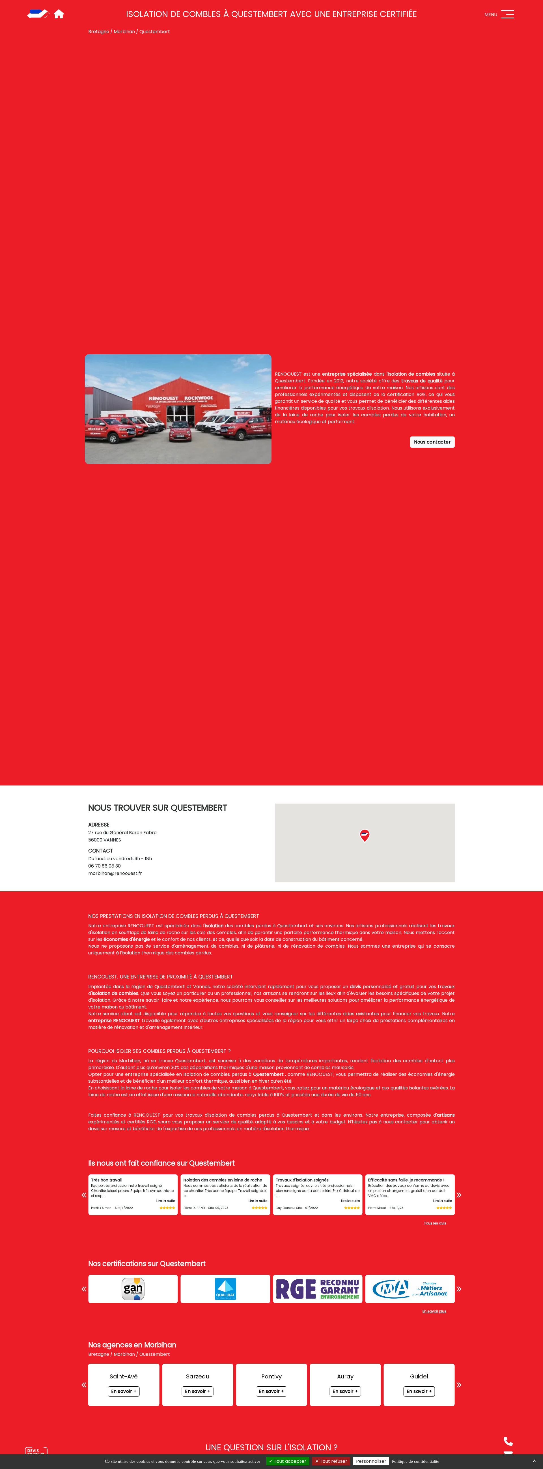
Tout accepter (289, 1461)
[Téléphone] (508, 1441)
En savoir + (124, 1391)
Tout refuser (333, 1461)
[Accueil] (38, 14)
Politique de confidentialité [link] (415, 1461)
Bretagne (98, 31)
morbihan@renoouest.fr (115, 873)
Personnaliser (371, 1461)
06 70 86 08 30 (104, 866)
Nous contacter (432, 442)
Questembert (154, 31)
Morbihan (124, 31)
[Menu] (507, 14)
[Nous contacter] (36, 1453)
